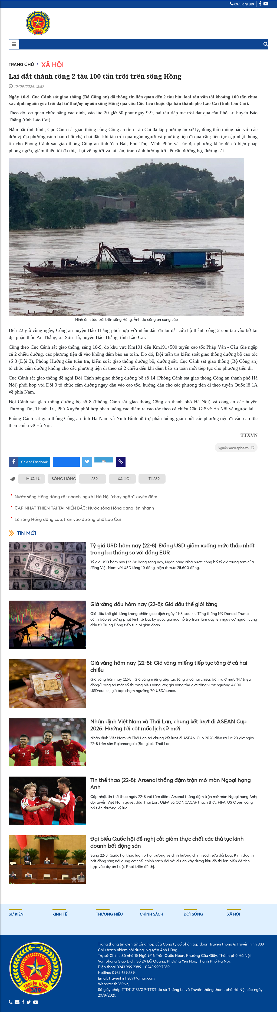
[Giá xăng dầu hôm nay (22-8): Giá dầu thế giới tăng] (47, 625)
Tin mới (26, 533)
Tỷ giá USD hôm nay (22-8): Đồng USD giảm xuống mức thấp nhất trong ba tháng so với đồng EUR (172, 549)
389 (94, 478)
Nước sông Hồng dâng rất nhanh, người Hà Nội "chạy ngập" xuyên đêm (86, 496)
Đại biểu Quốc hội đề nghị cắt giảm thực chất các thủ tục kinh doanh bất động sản (167, 842)
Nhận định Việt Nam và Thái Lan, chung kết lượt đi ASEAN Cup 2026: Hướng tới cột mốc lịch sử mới (168, 725)
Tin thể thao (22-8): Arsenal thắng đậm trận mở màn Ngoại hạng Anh (170, 783)
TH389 (154, 478)
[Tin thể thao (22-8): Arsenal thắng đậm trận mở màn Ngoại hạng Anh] (47, 801)
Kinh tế (59, 914)
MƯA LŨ (33, 478)
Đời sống (193, 914)
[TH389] (38, 23)
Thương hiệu (109, 914)
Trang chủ (21, 64)
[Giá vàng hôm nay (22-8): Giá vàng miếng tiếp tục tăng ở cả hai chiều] (47, 683)
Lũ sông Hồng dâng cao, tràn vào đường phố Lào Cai (68, 519)
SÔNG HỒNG (64, 478)
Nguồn (233, 448)
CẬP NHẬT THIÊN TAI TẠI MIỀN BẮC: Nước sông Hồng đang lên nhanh (84, 508)
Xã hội (52, 65)
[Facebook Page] (260, 4)
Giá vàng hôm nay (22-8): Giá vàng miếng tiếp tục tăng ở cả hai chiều (168, 666)
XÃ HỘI (124, 478)
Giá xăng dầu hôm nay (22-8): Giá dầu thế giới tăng (153, 604)
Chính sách (151, 914)
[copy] (121, 462)
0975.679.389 (243, 4)
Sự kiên (16, 914)
